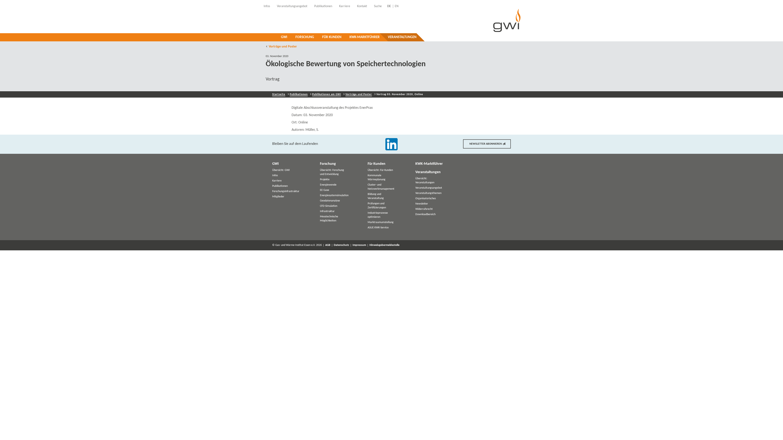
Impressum (359, 245)
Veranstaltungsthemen (428, 193)
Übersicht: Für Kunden (380, 170)
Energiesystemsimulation (334, 195)
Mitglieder (278, 196)
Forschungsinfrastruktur (285, 191)
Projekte (325, 179)
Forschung (304, 37)
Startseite (278, 94)
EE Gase (324, 190)
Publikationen (299, 94)
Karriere (277, 180)
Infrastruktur (327, 211)
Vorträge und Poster (283, 46)
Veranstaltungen (402, 37)
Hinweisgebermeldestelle (384, 245)
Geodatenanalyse (330, 200)
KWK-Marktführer (364, 37)
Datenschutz (341, 245)
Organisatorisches (425, 198)
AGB (327, 245)
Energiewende (328, 184)
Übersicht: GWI (281, 170)
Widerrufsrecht (424, 209)
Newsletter (421, 203)
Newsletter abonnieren (485, 143)
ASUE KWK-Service (378, 227)
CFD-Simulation (328, 206)
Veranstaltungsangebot (428, 187)
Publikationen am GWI (326, 94)
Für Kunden (331, 37)
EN (396, 6)
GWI (284, 37)
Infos (275, 175)
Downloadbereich (425, 214)
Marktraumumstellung (381, 222)
